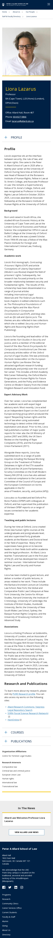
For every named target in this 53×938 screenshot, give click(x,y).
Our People (30, 12)
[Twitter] (11, 887)
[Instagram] (21, 887)
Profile (16, 137)
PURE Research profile (24, 694)
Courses (17, 732)
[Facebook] (5, 887)
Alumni (5, 921)
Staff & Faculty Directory (11, 16)
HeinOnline (13, 719)
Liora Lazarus (31, 16)
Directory (6, 934)
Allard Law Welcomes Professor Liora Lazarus (24, 819)
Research (6, 899)
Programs (6, 894)
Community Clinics (10, 903)
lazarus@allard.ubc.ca (23, 121)
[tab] (26, 137)
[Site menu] (48, 4)
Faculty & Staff (8, 917)
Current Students (9, 912)
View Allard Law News (26, 832)
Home (4, 12)
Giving (4, 925)
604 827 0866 (19, 116)
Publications (21, 741)
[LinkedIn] (17, 887)
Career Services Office (12, 908)
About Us (16, 12)
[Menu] (48, 4)
